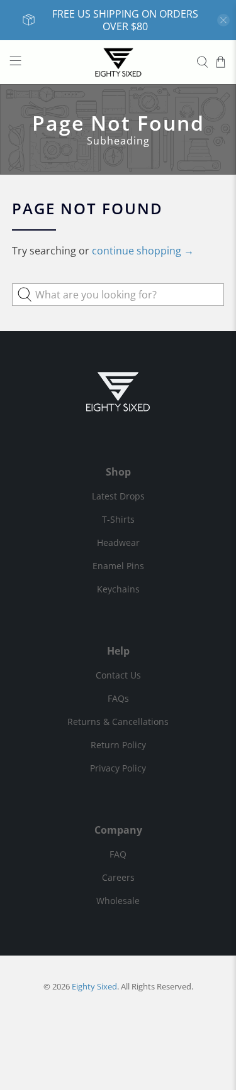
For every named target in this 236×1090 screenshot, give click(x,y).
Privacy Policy (118, 768)
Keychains (118, 589)
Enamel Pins (118, 566)
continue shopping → (143, 251)
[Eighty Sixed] (118, 62)
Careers (118, 877)
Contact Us (118, 675)
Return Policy (118, 745)
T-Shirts (118, 519)
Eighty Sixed (94, 986)
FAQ (118, 854)
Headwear (118, 542)
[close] (223, 20)
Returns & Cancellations (118, 722)
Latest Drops (118, 496)
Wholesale (118, 901)
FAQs (118, 698)
